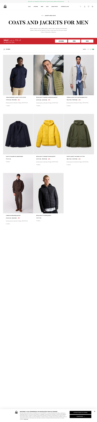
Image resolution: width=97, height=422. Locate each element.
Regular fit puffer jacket (43, 215)
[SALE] (48, 41)
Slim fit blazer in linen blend (14, 156)
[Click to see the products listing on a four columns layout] (91, 49)
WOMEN (36, 6)
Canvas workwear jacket (13, 215)
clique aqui (26, 419)
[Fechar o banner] (94, 411)
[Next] (68, 1)
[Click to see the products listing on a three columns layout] (93, 49)
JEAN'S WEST (55, 6)
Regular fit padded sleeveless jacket (47, 97)
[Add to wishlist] (5, 57)
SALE (29, 6)
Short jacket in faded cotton (76, 156)
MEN (42, 6)
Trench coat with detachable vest (77, 97)
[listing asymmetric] (88, 49)
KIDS (47, 6)
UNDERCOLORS (65, 6)
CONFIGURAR (80, 416)
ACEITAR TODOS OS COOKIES (80, 412)
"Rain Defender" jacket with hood (16, 97)
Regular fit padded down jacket (46, 156)
